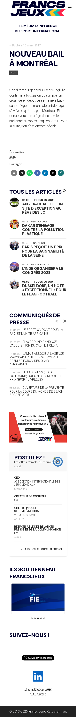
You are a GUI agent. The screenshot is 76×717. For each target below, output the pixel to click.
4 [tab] (41, 618)
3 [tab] (38, 618)
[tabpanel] (38, 598)
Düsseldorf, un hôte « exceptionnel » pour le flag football (44, 289)
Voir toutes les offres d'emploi (41, 549)
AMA (13, 72)
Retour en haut (57, 711)
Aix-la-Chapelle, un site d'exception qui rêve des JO (42, 208)
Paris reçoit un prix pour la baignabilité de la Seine (43, 251)
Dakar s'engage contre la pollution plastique (43, 229)
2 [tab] (35, 618)
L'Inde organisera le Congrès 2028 (42, 270)
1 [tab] (32, 618)
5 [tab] (44, 618)
